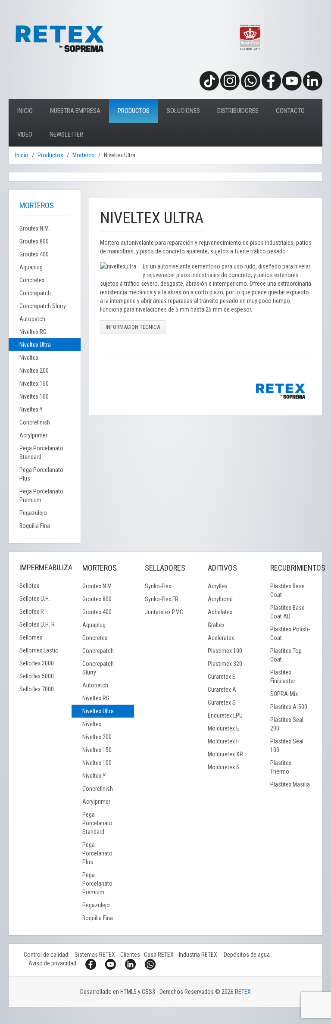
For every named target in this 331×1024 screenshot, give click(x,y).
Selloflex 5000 (36, 676)
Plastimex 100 (225, 650)
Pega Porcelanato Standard (41, 452)
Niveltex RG (33, 331)
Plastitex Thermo (280, 767)
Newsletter (66, 134)
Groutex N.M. (34, 228)
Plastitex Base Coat (287, 590)
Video (24, 134)
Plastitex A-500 (288, 706)
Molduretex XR (225, 754)
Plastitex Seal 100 (286, 745)
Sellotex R (31, 611)
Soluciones (183, 111)
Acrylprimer (33, 435)
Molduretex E (223, 728)
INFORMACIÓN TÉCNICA (133, 327)
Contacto (290, 111)
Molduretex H (224, 741)
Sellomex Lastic (38, 650)
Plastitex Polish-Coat (290, 633)
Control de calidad (49, 954)
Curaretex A (222, 689)
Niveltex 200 (34, 370)
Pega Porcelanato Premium (41, 495)
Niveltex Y (31, 409)
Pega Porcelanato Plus (41, 474)
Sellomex (30, 637)
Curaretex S (222, 702)
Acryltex (218, 586)
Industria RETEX (201, 954)
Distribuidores (238, 111)
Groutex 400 (34, 254)
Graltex (216, 624)
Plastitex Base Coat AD (287, 612)
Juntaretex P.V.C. (164, 612)
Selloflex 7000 (36, 689)
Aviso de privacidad (52, 963)
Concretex (31, 280)
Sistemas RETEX (97, 954)
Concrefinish (34, 422)
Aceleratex (221, 637)
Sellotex (29, 585)
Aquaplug (31, 267)
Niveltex (28, 357)
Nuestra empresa (75, 111)
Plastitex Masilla (290, 784)
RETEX (243, 991)
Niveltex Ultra (35, 344)
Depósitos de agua (247, 954)
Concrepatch (35, 293)
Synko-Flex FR (161, 599)
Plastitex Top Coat (286, 655)
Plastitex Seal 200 (286, 724)
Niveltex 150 (34, 383)
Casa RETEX (161, 954)
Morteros (83, 155)
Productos (134, 111)
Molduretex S (224, 767)
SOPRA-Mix (284, 693)
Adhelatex (220, 612)
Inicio (25, 111)
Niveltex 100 (34, 396)
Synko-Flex (158, 586)
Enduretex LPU (225, 715)
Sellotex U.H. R (37, 624)
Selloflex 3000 (36, 663)
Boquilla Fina (34, 525)
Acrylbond (220, 599)
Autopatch (32, 318)
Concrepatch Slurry (42, 306)
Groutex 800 (34, 241)
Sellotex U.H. (34, 598)
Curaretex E (221, 676)
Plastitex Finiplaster (282, 676)
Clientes (132, 954)
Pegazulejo (33, 512)
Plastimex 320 (225, 663)
